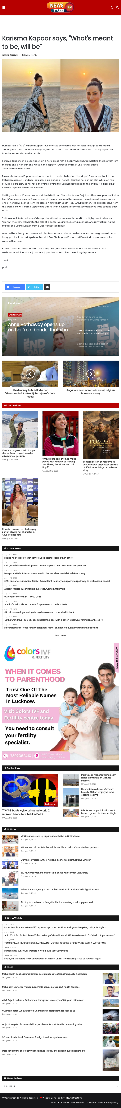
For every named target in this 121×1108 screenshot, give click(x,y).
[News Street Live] (60, 7)
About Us (55, 1102)
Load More (60, 635)
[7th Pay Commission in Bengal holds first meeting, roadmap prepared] (10, 906)
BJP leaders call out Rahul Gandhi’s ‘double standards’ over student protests (60, 847)
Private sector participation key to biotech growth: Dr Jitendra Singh (98, 812)
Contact (65, 1102)
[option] (60, 326)
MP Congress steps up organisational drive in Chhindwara (50, 836)
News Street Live (11, 55)
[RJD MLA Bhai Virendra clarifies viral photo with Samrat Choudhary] (10, 878)
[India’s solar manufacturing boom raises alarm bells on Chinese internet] (71, 780)
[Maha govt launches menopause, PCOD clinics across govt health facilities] (111, 991)
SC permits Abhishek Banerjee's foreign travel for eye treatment (35, 1037)
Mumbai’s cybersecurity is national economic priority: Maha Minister (56, 859)
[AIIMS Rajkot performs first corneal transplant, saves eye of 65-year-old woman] (111, 1003)
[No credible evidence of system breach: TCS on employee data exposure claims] (71, 797)
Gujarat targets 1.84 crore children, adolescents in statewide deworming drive (42, 1024)
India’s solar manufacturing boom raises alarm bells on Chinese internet (98, 777)
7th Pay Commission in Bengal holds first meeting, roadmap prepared (57, 902)
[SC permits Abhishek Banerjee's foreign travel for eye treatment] (111, 1041)
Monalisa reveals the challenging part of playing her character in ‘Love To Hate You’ (19, 532)
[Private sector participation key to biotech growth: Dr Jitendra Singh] (71, 813)
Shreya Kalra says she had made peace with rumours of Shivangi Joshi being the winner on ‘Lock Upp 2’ (59, 463)
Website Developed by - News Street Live (62, 1097)
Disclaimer (91, 1102)
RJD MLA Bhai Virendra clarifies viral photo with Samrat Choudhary (54, 872)
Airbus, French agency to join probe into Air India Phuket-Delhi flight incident (60, 889)
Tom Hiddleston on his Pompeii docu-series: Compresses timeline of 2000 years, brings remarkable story (100, 466)
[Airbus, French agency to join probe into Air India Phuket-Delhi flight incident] (10, 893)
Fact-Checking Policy (108, 1102)
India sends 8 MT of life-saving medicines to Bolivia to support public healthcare (43, 1050)
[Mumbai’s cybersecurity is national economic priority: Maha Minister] (10, 864)
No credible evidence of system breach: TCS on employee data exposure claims (97, 792)
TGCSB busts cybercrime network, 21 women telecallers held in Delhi (26, 812)
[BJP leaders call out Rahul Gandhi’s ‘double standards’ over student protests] (10, 851)
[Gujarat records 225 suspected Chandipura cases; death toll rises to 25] (111, 1015)
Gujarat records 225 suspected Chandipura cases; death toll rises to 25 (38, 1010)
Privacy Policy (77, 1102)
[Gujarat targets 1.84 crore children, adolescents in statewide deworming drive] (111, 1028)
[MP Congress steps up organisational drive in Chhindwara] (10, 839)
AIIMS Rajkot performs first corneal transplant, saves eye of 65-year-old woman (43, 1000)
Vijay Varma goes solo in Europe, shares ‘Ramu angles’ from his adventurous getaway (18, 453)
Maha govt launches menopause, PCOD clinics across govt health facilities (41, 986)
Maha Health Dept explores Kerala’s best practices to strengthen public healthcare (45, 973)
